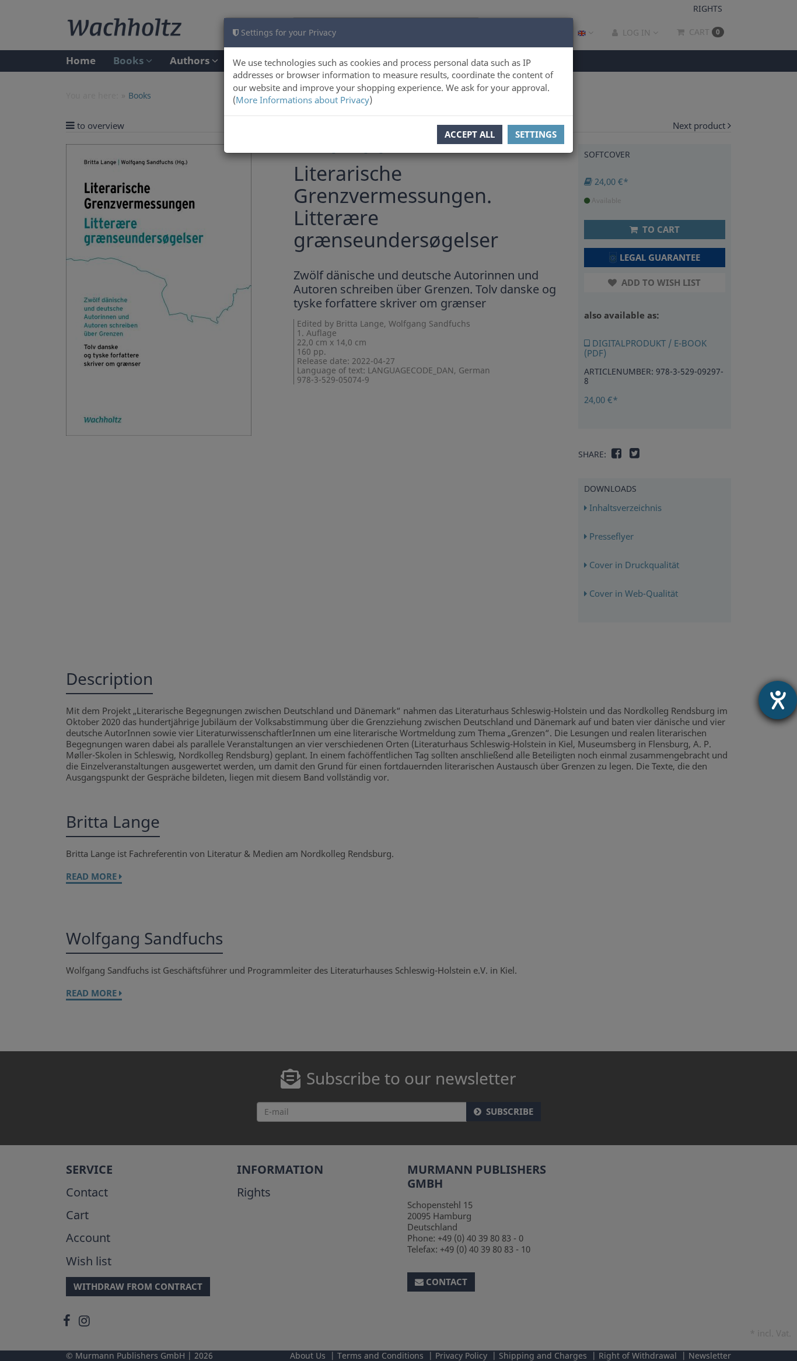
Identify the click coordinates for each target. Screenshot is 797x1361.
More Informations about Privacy (302, 100)
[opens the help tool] (777, 700)
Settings (536, 134)
